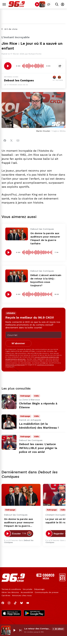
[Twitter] (11, 140)
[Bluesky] (21, 603)
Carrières (6, 595)
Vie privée (27, 589)
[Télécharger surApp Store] (11, 613)
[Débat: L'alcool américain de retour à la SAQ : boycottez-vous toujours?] (16, 275)
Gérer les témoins (10, 592)
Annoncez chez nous (22, 595)
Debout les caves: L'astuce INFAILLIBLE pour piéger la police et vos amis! (38, 447)
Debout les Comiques (19, 80)
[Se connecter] (63, 4)
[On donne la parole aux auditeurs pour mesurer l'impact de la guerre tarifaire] (16, 234)
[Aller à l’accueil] (16, 6)
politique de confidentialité (15, 365)
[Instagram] (9, 603)
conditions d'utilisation (45, 365)
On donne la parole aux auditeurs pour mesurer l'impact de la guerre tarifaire (19, 523)
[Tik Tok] (15, 603)
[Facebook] (5, 140)
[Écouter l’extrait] (8, 66)
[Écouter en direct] (37, 4)
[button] (14, 630)
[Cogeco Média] (45, 578)
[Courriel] (18, 140)
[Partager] (60, 66)
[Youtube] (27, 603)
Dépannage (39, 589)
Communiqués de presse (46, 592)
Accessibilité (27, 592)
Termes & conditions (11, 589)
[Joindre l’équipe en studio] (48, 4)
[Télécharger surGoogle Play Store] (34, 613)
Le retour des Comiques (37, 628)
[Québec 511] (62, 580)
